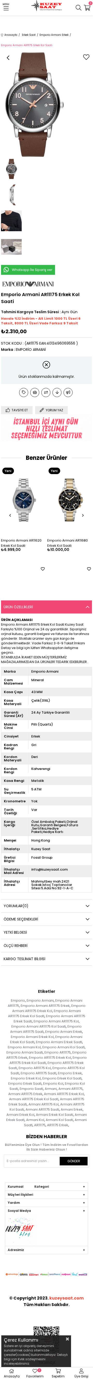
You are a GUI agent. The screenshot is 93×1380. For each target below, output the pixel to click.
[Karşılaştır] (45, 392)
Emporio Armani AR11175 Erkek (45, 1005)
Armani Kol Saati (59, 1119)
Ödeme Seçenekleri (21, 919)
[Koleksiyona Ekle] (23, 392)
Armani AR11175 (70, 1088)
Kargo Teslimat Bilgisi (24, 958)
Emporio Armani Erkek (63, 1031)
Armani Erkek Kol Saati (54, 1114)
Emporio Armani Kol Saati (63, 1047)
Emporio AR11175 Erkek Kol (50, 1057)
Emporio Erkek (70, 1073)
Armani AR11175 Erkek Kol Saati (33, 1099)
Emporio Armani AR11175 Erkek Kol (49, 1008)
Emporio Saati (31, 1088)
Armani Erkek (72, 1109)
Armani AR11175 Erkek (25, 1093)
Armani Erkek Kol (20, 1114)
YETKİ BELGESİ (15, 932)
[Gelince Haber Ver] (68, 392)
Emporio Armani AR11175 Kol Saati (38, 1026)
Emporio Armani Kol (24, 1047)
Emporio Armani (40, 1000)
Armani (51, 1088)
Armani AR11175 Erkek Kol (64, 1093)
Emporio (18, 1000)
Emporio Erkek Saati (25, 1083)
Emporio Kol (53, 1083)
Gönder (73, 1161)
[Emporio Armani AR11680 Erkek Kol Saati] (24, 500)
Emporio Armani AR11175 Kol (56, 1021)
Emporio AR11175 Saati (38, 1073)
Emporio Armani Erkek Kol (32, 1036)
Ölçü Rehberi (15, 945)
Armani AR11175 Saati (42, 1109)
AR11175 (39, 1125)
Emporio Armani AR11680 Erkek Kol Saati (22, 543)
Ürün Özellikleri (18, 607)
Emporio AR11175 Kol (35, 1067)
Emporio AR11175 (57, 1052)
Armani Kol (35, 1119)
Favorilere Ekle (44, 569)
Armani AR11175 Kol (43, 1104)
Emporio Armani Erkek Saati (59, 1042)
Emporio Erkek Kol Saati (62, 1078)
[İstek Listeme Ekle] (34, 392)
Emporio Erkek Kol (26, 1078)
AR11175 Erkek (57, 1125)
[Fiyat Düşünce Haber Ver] (56, 392)
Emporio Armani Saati (24, 1052)
